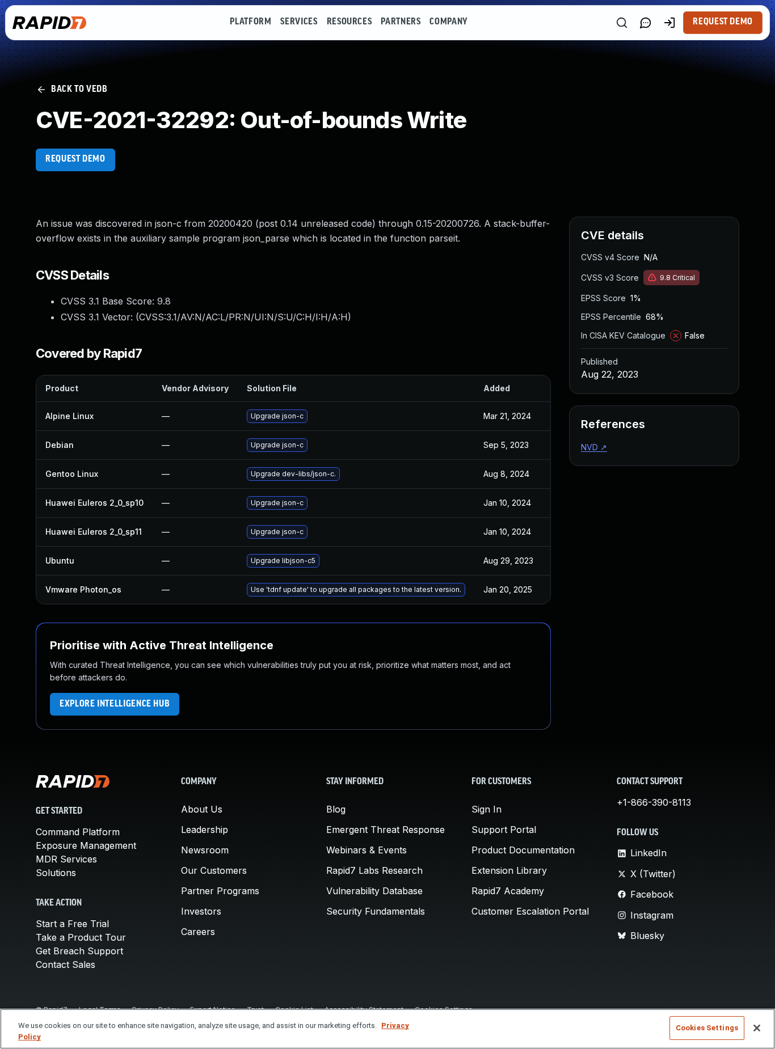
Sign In (486, 809)
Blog (336, 809)
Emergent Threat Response (385, 829)
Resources (349, 22)
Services (298, 22)
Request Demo (723, 22)
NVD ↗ (594, 447)
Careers (198, 931)
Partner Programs (220, 890)
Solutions (56, 872)
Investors (201, 911)
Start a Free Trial (72, 923)
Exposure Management (86, 845)
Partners (400, 22)
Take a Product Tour (81, 937)
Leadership (204, 829)
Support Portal (503, 829)
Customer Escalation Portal (530, 911)
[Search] (622, 22)
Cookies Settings (707, 1027)
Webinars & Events (366, 850)
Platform (250, 22)
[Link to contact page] (645, 22)
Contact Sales (65, 964)
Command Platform (78, 831)
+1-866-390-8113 (654, 802)
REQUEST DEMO (75, 159)
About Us (201, 809)
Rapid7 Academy (507, 890)
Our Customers (214, 870)
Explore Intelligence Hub (115, 704)
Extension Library (509, 870)
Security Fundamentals (375, 911)
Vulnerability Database (374, 890)
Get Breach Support (79, 951)
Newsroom (205, 850)
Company (448, 22)
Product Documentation (523, 850)
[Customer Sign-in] (669, 22)
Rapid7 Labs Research (374, 870)
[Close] (756, 1028)
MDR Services (66, 859)
